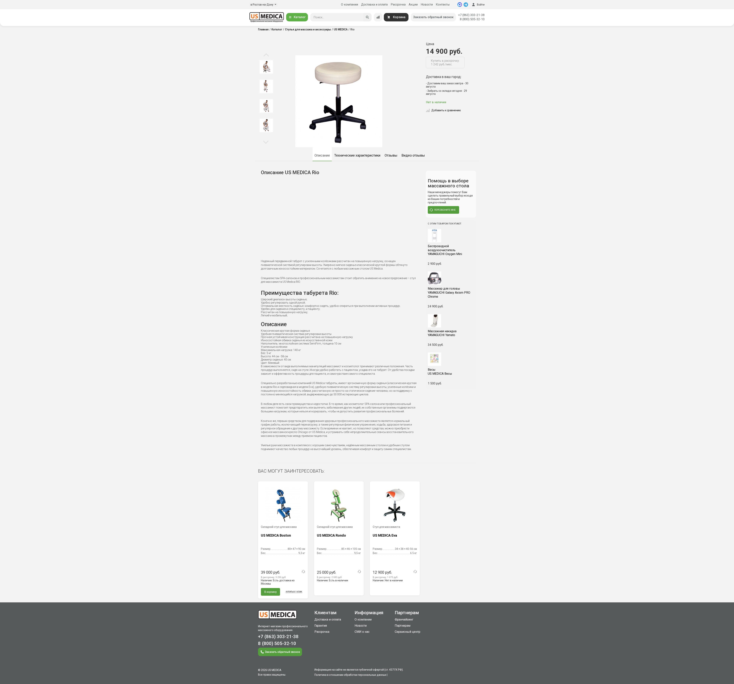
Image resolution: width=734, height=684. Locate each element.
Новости (427, 4)
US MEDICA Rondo (331, 535)
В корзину (270, 591)
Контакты (443, 4)
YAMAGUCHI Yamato (442, 333)
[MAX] (459, 4)
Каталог (300, 17)
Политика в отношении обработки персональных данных (350, 674)
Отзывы (391, 155)
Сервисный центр (407, 632)
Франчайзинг (404, 619)
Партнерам (402, 625)
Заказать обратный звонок (433, 17)
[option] (266, 67)
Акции (413, 4)
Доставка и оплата (374, 4)
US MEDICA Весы (440, 371)
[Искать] (367, 17)
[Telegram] (466, 4)
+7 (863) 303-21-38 (471, 15)
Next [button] (266, 142)
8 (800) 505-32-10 (472, 19)
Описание (322, 155)
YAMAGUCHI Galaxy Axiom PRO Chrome (449, 292)
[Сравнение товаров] (378, 17)
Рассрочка (398, 4)
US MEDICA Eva (385, 535)
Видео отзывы (413, 155)
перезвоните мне (445, 210)
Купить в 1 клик (294, 592)
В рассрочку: (273, 577)
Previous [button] (266, 55)
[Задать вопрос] (303, 571)
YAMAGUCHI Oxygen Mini (445, 250)
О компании (349, 4)
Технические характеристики (357, 155)
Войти (481, 4)
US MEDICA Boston (276, 535)
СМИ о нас (362, 632)
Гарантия (320, 625)
